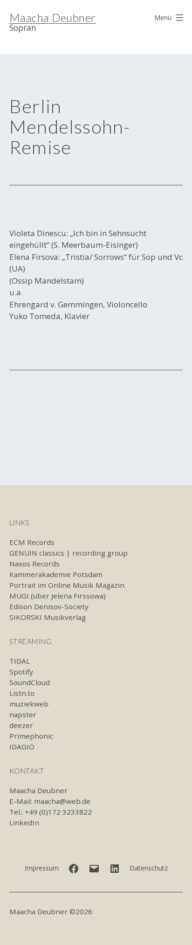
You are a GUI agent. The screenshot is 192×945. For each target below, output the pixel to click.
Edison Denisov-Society (49, 606)
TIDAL (19, 661)
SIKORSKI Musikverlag (47, 617)
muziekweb (28, 703)
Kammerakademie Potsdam (56, 574)
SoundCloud (29, 682)
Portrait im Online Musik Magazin (66, 585)
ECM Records (32, 542)
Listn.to (21, 693)
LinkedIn (24, 822)
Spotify (21, 671)
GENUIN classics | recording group (68, 552)
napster (22, 714)
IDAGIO (21, 746)
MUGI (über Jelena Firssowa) (57, 595)
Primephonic (31, 736)
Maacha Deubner (52, 17)
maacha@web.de (62, 801)
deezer (21, 725)
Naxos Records (34, 563)
